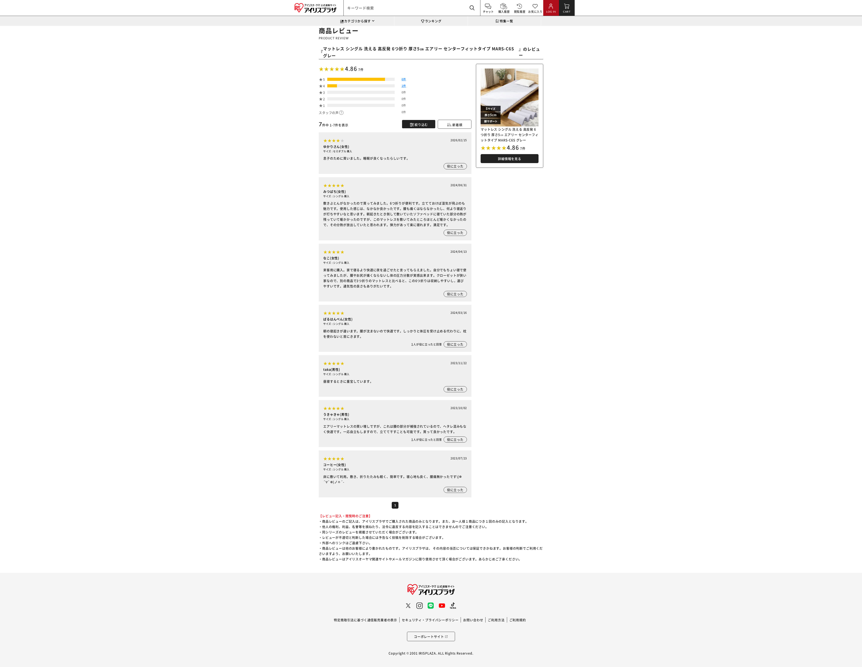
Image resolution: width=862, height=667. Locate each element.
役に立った (455, 166)
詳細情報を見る (509, 158)
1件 (404, 86)
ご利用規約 (517, 620)
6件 (404, 79)
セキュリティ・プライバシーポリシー (430, 620)
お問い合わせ (473, 620)
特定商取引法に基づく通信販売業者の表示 (365, 620)
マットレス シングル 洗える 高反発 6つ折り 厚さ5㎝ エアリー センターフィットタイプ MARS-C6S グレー (418, 52)
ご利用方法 (496, 620)
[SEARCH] (472, 8)
